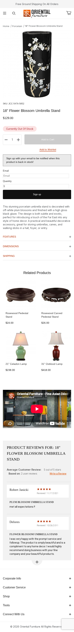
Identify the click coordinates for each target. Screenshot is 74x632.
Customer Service (14, 587)
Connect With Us (13, 614)
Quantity (7, 181)
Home (6, 26)
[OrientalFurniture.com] (37, 12)
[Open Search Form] (14, 13)
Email (6, 170)
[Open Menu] (4, 13)
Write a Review (58, 473)
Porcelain (17, 26)
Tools (6, 605)
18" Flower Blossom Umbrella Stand (44, 26)
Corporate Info (12, 578)
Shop (6, 596)
